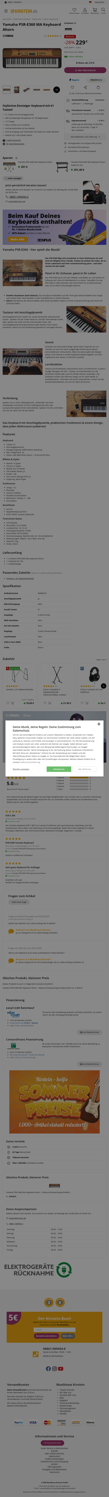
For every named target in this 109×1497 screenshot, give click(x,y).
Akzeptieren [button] (58, 769)
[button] (21, 769)
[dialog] (54, 748)
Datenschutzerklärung (30, 762)
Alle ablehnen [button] (84, 769)
